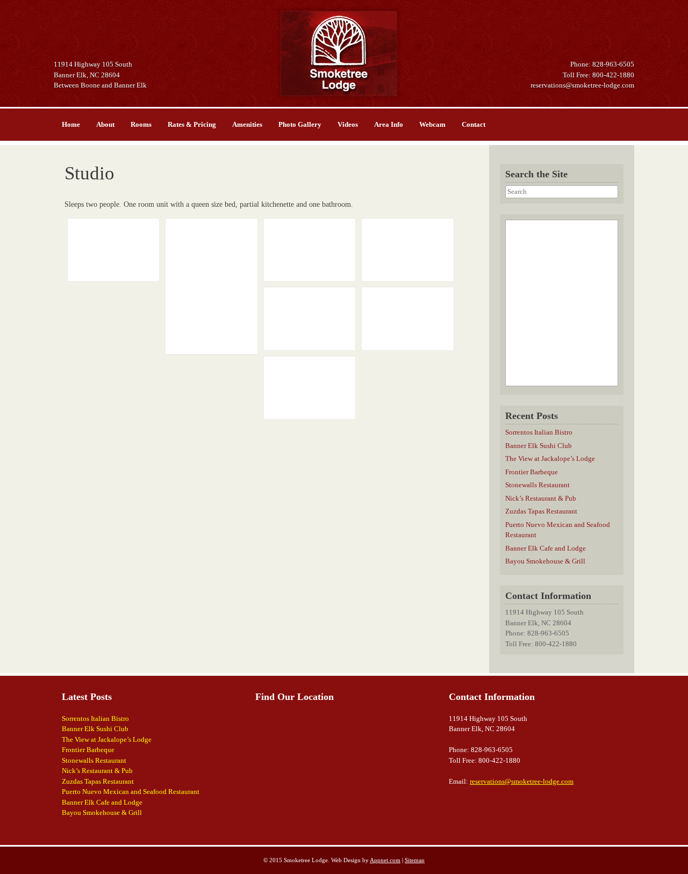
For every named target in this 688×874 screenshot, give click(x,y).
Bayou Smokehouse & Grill (545, 561)
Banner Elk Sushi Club (538, 446)
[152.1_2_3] (407, 319)
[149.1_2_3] (309, 250)
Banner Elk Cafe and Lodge (545, 548)
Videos (348, 124)
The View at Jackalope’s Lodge (550, 458)
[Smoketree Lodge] (344, 53)
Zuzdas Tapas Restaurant (541, 511)
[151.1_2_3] (309, 319)
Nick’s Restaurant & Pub (540, 498)
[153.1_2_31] (113, 250)
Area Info (388, 124)
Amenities (247, 124)
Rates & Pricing (192, 124)
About (105, 124)
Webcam (432, 124)
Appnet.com (385, 860)
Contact (473, 124)
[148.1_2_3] (211, 286)
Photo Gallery (299, 124)
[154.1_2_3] (309, 388)
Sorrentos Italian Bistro (538, 432)
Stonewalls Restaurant (537, 485)
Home (71, 124)
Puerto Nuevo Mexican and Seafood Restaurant (130, 792)
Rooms (141, 124)
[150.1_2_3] (407, 250)
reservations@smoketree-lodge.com (582, 85)
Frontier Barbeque (531, 472)
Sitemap (415, 860)
